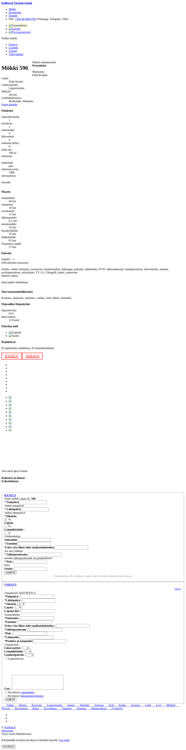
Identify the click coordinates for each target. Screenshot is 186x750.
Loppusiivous (16, 658)
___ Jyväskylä (114, 708)
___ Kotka (120, 705)
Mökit (12, 9)
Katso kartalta (9, 104)
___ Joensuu (96, 705)
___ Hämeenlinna (96, 708)
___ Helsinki (82, 705)
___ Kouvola (34, 705)
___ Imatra (68, 705)
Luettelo (13, 47)
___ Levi (156, 705)
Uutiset (13, 51)
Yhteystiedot (16, 54)
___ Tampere (64, 708)
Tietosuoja (7, 730)
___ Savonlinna (48, 708)
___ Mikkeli (168, 705)
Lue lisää (64, 740)
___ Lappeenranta (52, 705)
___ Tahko (7, 705)
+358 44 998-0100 (25, 19)
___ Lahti (145, 705)
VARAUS (32, 356)
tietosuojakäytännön (32, 695)
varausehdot (27, 692)
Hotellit (13, 15)
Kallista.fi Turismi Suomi (16, 3)
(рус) (178, 588)
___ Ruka (33, 708)
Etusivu (13, 44)
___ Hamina (79, 708)
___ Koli (109, 705)
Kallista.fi (9, 727)
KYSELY (12, 356)
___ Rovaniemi (18, 708)
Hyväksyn (21, 692)
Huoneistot (15, 12)
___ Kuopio (133, 705)
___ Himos (20, 705)
